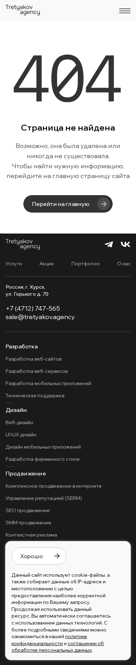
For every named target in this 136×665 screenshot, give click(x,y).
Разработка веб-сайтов (33, 359)
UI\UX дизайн (21, 434)
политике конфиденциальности (49, 639)
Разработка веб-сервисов (37, 371)
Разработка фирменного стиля (43, 459)
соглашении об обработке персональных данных (58, 646)
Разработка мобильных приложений (48, 383)
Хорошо (31, 556)
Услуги (14, 263)
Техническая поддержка (35, 395)
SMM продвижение (28, 522)
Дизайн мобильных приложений (43, 447)
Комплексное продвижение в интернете (54, 486)
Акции (46, 263)
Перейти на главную (61, 203)
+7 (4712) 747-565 (33, 308)
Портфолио (85, 263)
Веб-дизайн (19, 422)
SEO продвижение (28, 510)
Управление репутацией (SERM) (44, 498)
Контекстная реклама (31, 535)
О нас (124, 263)
